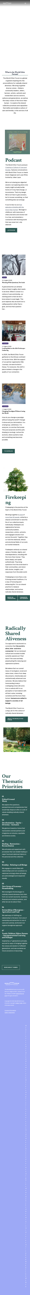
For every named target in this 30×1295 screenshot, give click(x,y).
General (4, 277)
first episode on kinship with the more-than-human (14, 207)
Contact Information (10, 1010)
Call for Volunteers (10, 1012)
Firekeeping (5, 343)
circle (21, 515)
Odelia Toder (18, 1003)
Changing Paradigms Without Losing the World (13, 412)
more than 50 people (12, 517)
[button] (8, 49)
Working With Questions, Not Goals (13, 283)
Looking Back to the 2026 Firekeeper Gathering (13, 349)
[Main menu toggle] (25, 3)
